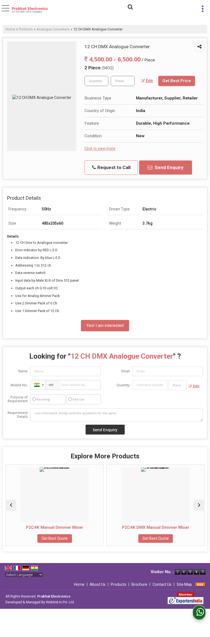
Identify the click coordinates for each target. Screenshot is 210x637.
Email (125, 371)
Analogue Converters (53, 29)
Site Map (184, 584)
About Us (98, 584)
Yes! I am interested (105, 325)
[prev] (10, 505)
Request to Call (113, 167)
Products (26, 29)
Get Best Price (176, 80)
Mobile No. (19, 385)
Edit (149, 81)
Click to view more (99, 148)
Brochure (139, 584)
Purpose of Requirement (18, 399)
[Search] (129, 6)
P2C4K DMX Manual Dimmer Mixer (133, 527)
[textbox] (123, 81)
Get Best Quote (32, 538)
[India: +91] (38, 385)
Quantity (123, 385)
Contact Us (162, 584)
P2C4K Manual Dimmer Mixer (32, 527)
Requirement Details (18, 415)
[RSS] (200, 584)
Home (10, 29)
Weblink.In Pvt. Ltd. (60, 602)
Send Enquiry (168, 167)
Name (23, 371)
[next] (199, 505)
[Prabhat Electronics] (30, 10)
